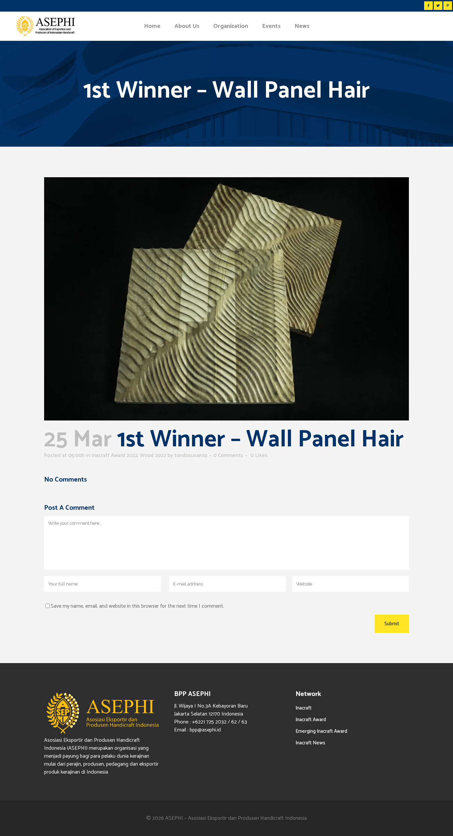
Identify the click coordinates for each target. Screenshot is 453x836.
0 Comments (228, 455)
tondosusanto (190, 455)
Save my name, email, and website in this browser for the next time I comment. (137, 606)
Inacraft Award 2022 (115, 455)
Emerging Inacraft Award (321, 731)
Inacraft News (310, 743)
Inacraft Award (310, 720)
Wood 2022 (153, 455)
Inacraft (303, 708)
